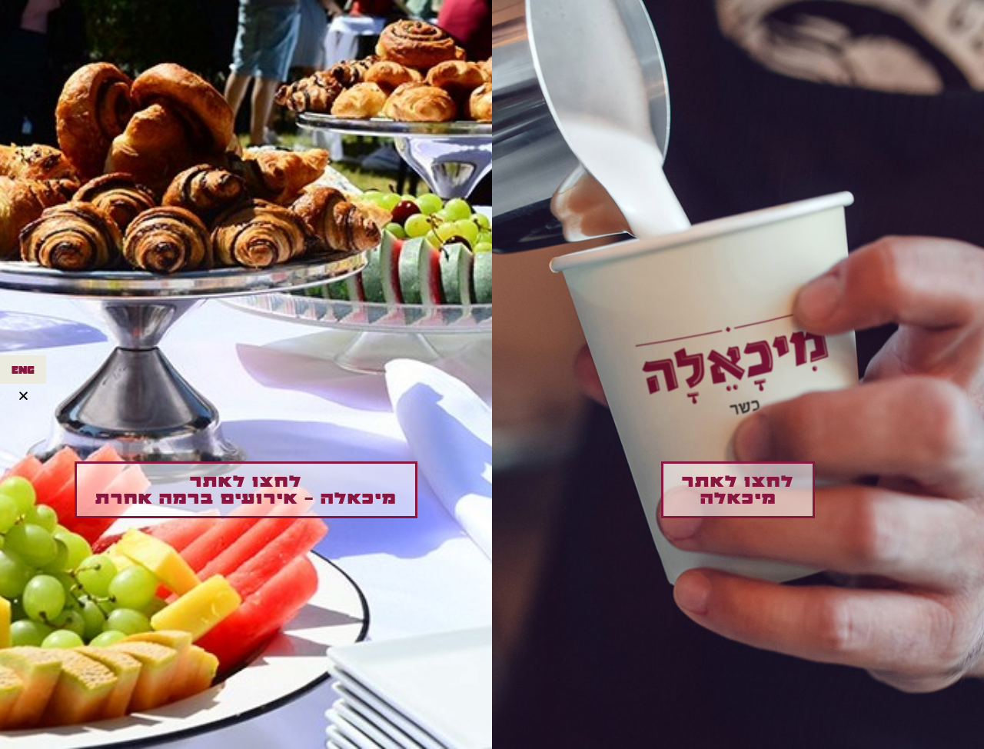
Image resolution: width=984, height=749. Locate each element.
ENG (23, 369)
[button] (738, 489)
